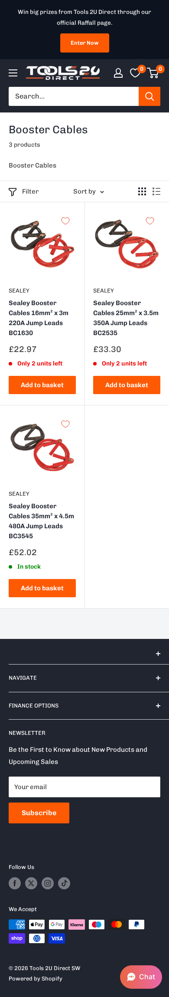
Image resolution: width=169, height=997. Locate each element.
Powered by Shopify (35, 978)
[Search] (149, 96)
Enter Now (85, 42)
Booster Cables (32, 165)
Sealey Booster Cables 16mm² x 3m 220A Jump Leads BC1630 (38, 318)
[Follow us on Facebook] (15, 883)
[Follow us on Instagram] (48, 883)
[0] (153, 73)
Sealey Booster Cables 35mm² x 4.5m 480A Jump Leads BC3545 (41, 521)
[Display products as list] (156, 191)
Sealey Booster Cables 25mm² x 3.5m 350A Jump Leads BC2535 (126, 318)
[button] (141, 977)
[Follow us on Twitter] (31, 883)
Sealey (19, 290)
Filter (30, 191)
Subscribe (39, 813)
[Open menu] (13, 72)
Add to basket (42, 385)
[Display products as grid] (142, 191)
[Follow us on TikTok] (64, 883)
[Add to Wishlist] (65, 221)
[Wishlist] (135, 73)
